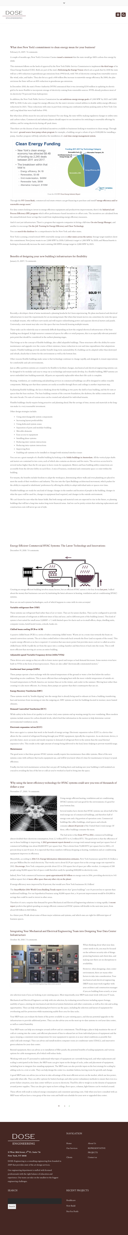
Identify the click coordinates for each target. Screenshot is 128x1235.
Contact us (92, 1157)
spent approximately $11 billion (59, 875)
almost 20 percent (75, 825)
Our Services (71, 1148)
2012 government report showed (56, 842)
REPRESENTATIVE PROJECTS (97, 1150)
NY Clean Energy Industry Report (69, 194)
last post (103, 589)
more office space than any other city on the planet (50, 879)
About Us (92, 1143)
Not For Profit (72, 1211)
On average (20, 866)
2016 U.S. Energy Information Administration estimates (55, 859)
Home (69, 1143)
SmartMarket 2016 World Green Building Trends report (38, 889)
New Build (70, 1205)
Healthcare (71, 1200)
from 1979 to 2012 (86, 835)
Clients (69, 1157)
